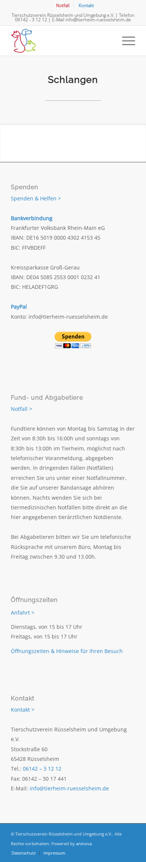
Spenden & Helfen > (36, 198)
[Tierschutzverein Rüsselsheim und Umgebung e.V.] (60, 41)
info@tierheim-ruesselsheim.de (98, 19)
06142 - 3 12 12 (31, 19)
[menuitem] (63, 5)
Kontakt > (22, 709)
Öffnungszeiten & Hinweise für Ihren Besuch (67, 651)
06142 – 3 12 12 (42, 768)
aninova (84, 843)
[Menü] (125, 41)
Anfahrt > (22, 612)
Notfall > (21, 408)
